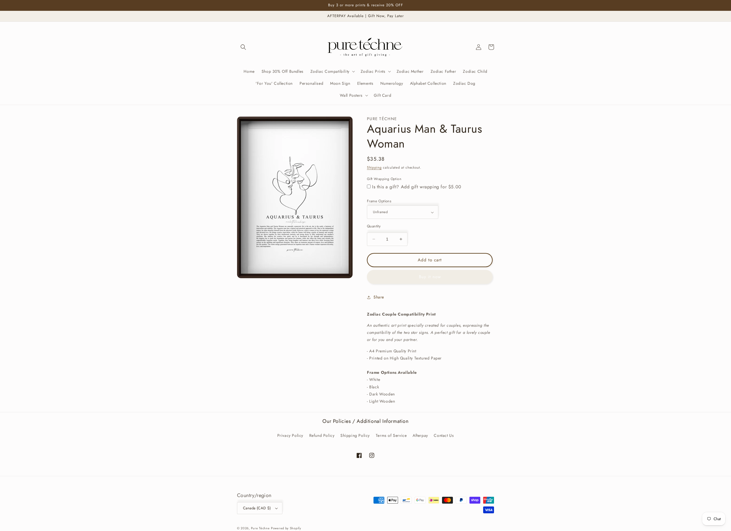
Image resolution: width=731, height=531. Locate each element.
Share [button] (378, 297)
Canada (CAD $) (257, 508)
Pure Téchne (260, 528)
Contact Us (444, 435)
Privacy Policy (290, 435)
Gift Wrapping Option (384, 178)
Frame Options (379, 201)
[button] (243, 47)
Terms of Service (391, 435)
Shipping (374, 167)
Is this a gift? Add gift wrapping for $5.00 (416, 186)
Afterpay (420, 435)
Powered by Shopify (286, 528)
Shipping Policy (355, 435)
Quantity (374, 226)
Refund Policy (322, 435)
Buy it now (430, 277)
